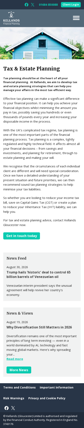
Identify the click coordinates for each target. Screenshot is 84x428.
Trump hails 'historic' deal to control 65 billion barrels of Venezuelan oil (39, 274)
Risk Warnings (13, 398)
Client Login (71, 4)
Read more (15, 359)
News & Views (20, 313)
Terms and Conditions (19, 387)
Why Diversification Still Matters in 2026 (39, 327)
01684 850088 (48, 4)
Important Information (56, 387)
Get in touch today (21, 236)
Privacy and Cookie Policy (46, 398)
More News (19, 370)
